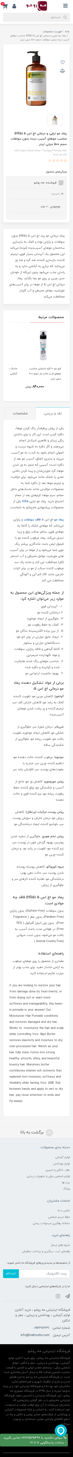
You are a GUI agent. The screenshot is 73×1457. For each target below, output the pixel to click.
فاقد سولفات (32, 520)
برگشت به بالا (32, 1132)
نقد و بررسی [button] (53, 413)
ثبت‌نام (11, 1273)
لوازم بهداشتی (61, 1164)
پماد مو (59, 520)
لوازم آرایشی (62, 1157)
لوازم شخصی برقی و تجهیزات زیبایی (48, 1176)
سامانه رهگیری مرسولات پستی (51, 1223)
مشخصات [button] (20, 413)
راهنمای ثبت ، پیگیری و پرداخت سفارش (46, 1251)
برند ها (66, 1183)
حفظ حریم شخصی (59, 1217)
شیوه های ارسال (60, 1245)
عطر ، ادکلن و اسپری (58, 1170)
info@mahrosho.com (34, 1335)
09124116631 (41, 1328)
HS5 (25, 501)
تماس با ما (64, 1211)
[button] (7, 5)
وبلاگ (66, 1189)
